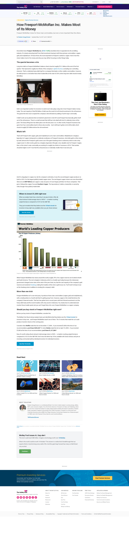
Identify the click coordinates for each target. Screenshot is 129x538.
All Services (64, 493)
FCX (44, 51)
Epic (62, 497)
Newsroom (48, 499)
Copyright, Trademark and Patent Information (68, 514)
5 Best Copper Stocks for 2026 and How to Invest (48, 394)
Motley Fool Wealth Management (104, 495)
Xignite (28, 501)
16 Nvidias (62, 438)
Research (47, 497)
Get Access (92, 81)
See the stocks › (26, 212)
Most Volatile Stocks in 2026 (47, 375)
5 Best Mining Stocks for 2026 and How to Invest (71, 394)
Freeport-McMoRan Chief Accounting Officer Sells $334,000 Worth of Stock (72, 375)
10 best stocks (50, 205)
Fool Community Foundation (103, 499)
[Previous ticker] (18, 13)
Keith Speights (50, 373)
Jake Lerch (72, 373)
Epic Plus (63, 499)
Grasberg (33, 285)
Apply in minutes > (100, 114)
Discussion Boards (89, 495)
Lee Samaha (28, 373)
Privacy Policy (30, 514)
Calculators (87, 497)
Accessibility (95, 1)
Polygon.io (34, 501)
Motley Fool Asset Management (104, 493)
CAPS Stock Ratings (89, 493)
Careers (47, 495)
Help (110, 1)
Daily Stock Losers (107, 16)
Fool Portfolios (64, 502)
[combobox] (29, 2)
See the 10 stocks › (25, 344)
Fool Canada (75, 495)
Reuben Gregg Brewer (24, 37)
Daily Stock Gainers (106, 14)
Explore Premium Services (31, 20)
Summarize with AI (45, 41)
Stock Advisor (64, 495)
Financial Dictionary (89, 499)
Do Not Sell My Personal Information (102, 514)
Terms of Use (21, 514)
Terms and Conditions (86, 514)
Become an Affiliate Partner (103, 502)
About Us (47, 493)
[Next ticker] (101, 13)
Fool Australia (75, 493)
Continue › (25, 451)
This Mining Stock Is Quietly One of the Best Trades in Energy (26, 375)
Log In (103, 1)
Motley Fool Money (65, 506)
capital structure (58, 69)
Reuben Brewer (20, 426)
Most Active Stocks (106, 11)
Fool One (63, 504)
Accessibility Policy (50, 514)
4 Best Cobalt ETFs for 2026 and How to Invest (27, 394)
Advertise (47, 504)
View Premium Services (102, 478)
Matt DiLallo (27, 391)
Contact (47, 502)
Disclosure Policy (40, 514)
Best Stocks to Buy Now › (105, 6)
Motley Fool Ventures (102, 497)
